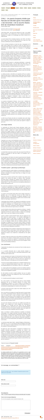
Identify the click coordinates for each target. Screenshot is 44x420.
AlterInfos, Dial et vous (37, 19)
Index (7, 10)
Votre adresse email (5, 383)
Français (5, 14)
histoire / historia (36, 145)
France (34, 35)
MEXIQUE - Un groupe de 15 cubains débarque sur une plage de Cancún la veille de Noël (37, 130)
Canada (34, 25)
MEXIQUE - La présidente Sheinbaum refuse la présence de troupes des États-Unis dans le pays (37, 68)
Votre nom (3, 379)
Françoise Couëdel (17, 28)
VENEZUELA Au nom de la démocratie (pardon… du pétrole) (38, 74)
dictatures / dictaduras (37, 140)
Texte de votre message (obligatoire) (8, 397)
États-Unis (35, 33)
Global (34, 37)
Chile (34, 137)
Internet (3, 10)
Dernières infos (36, 27)
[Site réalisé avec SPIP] (41, 417)
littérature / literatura (37, 147)
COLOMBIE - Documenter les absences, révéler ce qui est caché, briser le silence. (37, 104)
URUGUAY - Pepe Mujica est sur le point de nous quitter (38, 79)
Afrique (34, 17)
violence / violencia (36, 153)
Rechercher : (35, 43)
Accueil (2, 14)
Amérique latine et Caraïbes (13, 14)
